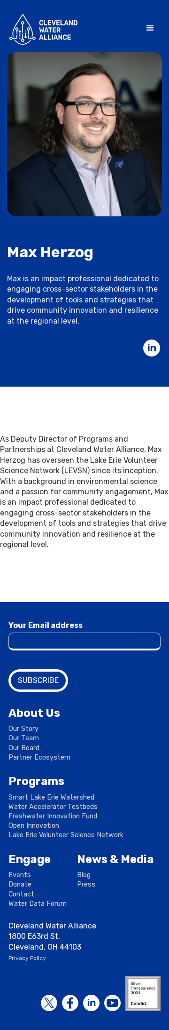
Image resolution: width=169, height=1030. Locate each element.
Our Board (23, 748)
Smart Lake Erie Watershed (51, 797)
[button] (150, 28)
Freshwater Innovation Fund (52, 816)
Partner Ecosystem (39, 757)
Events (19, 875)
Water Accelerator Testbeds (53, 807)
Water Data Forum (37, 904)
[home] (41, 29)
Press (86, 884)
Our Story (23, 729)
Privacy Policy (27, 958)
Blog (84, 875)
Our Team (23, 738)
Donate (19, 884)
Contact (21, 894)
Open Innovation (33, 826)
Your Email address (45, 625)
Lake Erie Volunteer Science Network (65, 835)
